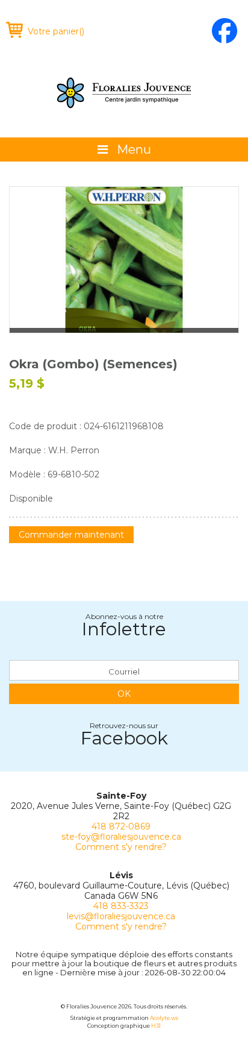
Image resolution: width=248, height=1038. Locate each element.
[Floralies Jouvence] (124, 92)
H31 (156, 1025)
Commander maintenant (71, 534)
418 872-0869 (120, 826)
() (56, 31)
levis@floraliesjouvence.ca (121, 916)
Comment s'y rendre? (121, 846)
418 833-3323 (121, 906)
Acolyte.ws (164, 1017)
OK (124, 693)
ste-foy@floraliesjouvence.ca (121, 836)
